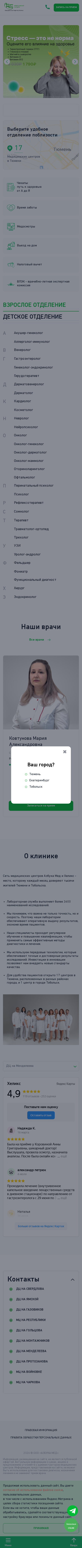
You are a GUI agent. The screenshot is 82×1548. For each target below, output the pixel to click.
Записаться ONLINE (71, 1526)
